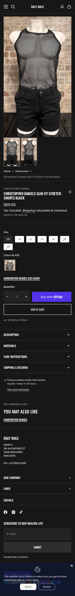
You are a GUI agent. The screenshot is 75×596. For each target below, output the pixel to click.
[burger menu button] (6, 7)
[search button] (13, 7)
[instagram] (13, 512)
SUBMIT (37, 547)
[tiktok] (21, 512)
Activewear (22, 171)
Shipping (29, 210)
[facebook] (5, 512)
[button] (69, 7)
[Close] (72, 566)
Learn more (32, 579)
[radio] (8, 239)
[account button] (62, 7)
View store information (18, 389)
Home (7, 171)
